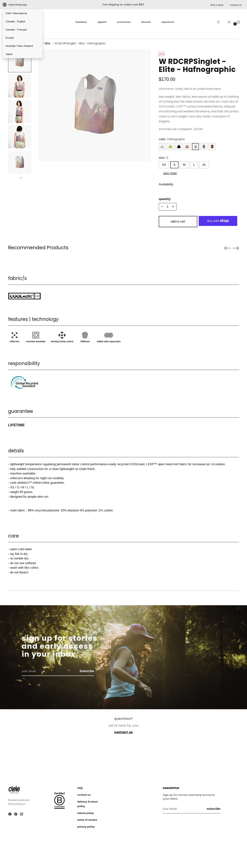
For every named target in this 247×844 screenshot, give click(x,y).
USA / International (16, 13)
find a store (217, 4)
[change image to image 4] (19, 136)
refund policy (85, 813)
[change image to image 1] (19, 60)
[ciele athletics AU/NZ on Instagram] (22, 814)
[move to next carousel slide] (236, 248)
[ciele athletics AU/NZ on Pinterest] (16, 814)
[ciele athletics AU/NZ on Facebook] (10, 814)
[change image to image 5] (19, 162)
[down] (20, 177)
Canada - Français (16, 29)
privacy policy (86, 826)
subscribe (213, 808)
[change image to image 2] (19, 86)
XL (204, 164)
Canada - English (15, 21)
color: (172, 139)
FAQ (80, 788)
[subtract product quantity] (173, 206)
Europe (10, 37)
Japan (9, 54)
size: (163, 157)
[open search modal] (218, 22)
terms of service (87, 819)
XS (164, 164)
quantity (165, 199)
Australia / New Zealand (19, 45)
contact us (236, 4)
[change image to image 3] (19, 111)
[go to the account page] (227, 22)
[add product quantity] (162, 206)
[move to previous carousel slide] (227, 248)
